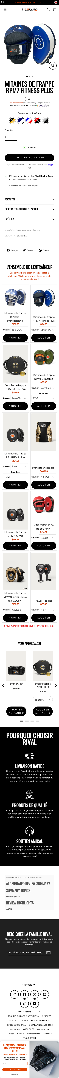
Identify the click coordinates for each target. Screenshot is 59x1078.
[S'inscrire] (48, 952)
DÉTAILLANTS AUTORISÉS (41, 1025)
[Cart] (53, 9)
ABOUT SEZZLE (30, 1038)
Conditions (48, 1033)
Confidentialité (33, 1033)
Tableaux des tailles (26, 1011)
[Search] (48, 9)
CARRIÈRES (28, 1029)
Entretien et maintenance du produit (21, 209)
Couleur (29, 113)
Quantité (9, 130)
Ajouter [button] (15, 337)
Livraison (10, 1033)
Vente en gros (43, 1029)
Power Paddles (43, 600)
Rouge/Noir (37, 120)
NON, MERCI (14, 1074)
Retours (20, 1033)
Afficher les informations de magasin (24, 185)
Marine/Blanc (20, 120)
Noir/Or (12, 120)
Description (10, 199)
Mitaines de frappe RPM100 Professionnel (15, 317)
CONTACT (13, 1020)
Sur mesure (15, 1029)
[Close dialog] (57, 1043)
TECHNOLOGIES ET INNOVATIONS (23, 1016)
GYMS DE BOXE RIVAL (16, 1025)
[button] (29, 105)
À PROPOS (46, 1016)
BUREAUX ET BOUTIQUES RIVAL (36, 1020)
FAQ (39, 1011)
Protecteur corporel (43, 467)
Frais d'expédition (15, 103)
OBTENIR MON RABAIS (15, 1069)
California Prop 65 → (17, 236)
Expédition (9, 219)
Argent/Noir (45, 120)
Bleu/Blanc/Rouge (29, 120)
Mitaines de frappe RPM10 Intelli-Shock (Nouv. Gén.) (15, 597)
